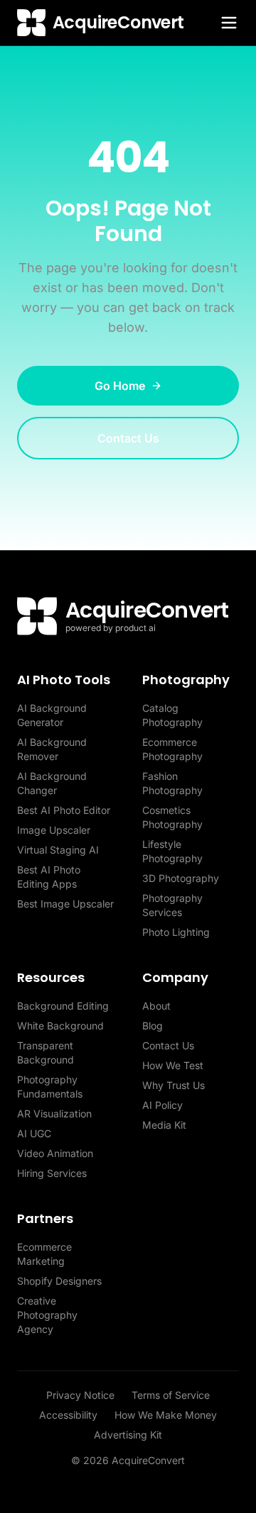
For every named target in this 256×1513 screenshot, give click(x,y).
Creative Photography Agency (47, 1315)
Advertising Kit (128, 1435)
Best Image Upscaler (65, 904)
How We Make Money (165, 1415)
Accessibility (68, 1415)
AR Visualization (54, 1113)
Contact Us (128, 438)
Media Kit (164, 1125)
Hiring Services (52, 1173)
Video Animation (55, 1153)
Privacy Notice (80, 1395)
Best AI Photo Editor (63, 810)
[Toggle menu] (229, 23)
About (156, 1006)
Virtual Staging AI (58, 850)
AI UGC (34, 1133)
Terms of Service (171, 1395)
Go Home (120, 386)
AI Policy (162, 1105)
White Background (60, 1026)
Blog (152, 1026)
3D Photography (180, 878)
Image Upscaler (53, 830)
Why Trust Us (173, 1085)
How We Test (172, 1065)
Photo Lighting (176, 932)
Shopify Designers (59, 1281)
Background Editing (63, 1006)
